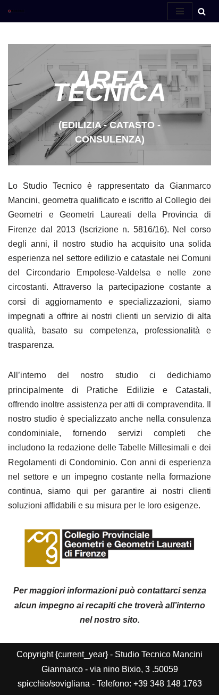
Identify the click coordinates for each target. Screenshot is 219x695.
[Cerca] (202, 11)
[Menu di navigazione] (179, 11)
